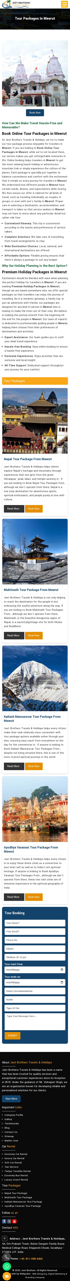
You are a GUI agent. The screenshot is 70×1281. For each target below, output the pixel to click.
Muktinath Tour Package (18, 1197)
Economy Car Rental (16, 1154)
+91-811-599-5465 (31, 1259)
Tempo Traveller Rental (18, 1171)
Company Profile (14, 1115)
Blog (7, 1127)
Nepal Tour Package (16, 1193)
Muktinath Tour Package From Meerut (31, 590)
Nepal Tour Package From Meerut (28, 459)
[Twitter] (9, 1221)
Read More (13, 509)
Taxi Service (11, 1167)
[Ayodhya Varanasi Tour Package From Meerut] (35, 809)
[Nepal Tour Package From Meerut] (35, 421)
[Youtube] (14, 1221)
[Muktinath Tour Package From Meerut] (35, 551)
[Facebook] (4, 1221)
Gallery (8, 1119)
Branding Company (35, 1277)
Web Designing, (40, 1273)
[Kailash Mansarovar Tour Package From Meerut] (35, 678)
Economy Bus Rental (16, 1175)
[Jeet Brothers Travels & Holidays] (16, 4)
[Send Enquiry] (4, 1272)
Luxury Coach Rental (16, 1179)
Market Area (11, 1140)
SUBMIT (12, 1035)
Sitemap (9, 1136)
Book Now (33, 509)
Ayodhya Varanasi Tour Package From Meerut (31, 849)
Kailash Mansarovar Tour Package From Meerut (32, 719)
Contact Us (11, 1132)
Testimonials (12, 1123)
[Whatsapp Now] (7, 1266)
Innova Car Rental (14, 1158)
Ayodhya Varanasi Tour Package (23, 1206)
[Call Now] (7, 1257)
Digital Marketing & (57, 1273)
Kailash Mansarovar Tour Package (23, 1201)
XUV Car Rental (13, 1162)
